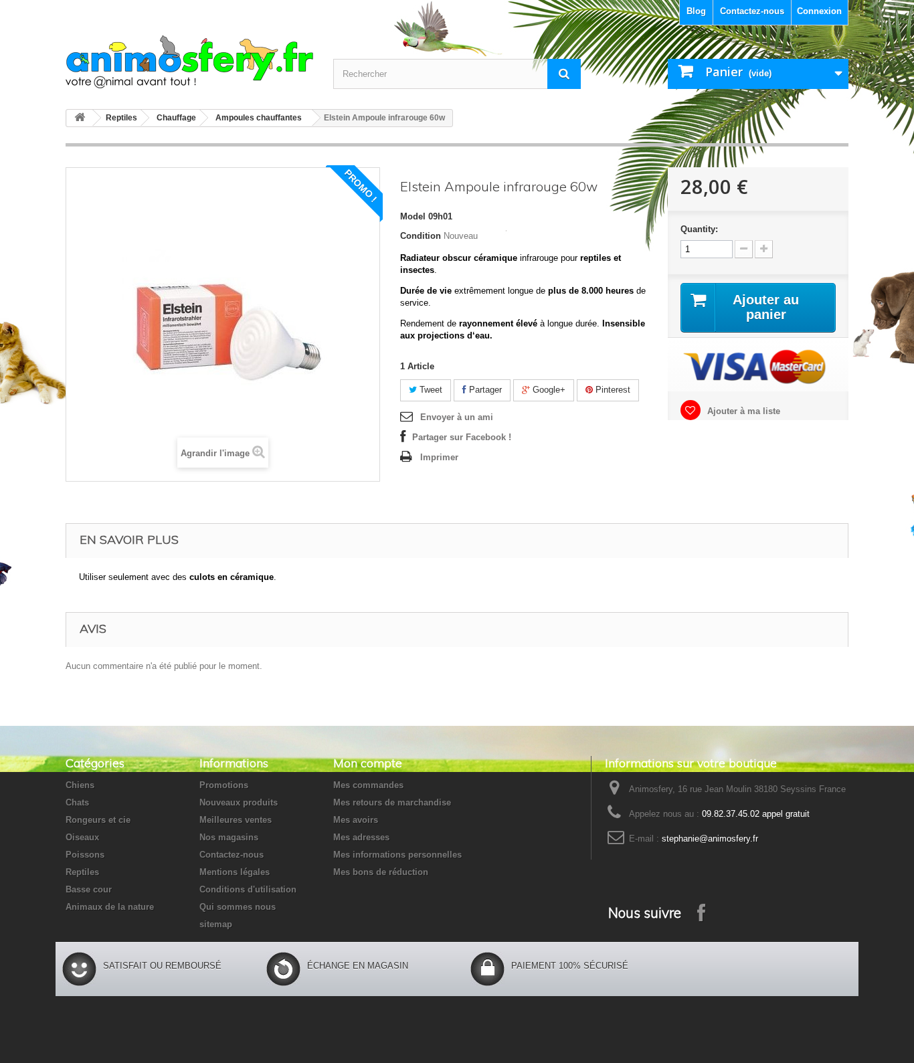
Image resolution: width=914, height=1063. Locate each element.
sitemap (215, 924)
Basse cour (89, 889)
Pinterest (611, 390)
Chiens (80, 785)
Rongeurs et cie (98, 820)
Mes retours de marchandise (392, 802)
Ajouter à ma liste (742, 411)
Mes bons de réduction (380, 872)
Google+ (547, 390)
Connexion (819, 11)
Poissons (85, 855)
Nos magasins (228, 837)
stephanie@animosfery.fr (710, 839)
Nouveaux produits (238, 802)
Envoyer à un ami (456, 417)
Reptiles (121, 117)
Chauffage (176, 117)
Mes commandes (368, 785)
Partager (484, 390)
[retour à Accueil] (79, 118)
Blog (696, 11)
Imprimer (439, 457)
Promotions (223, 785)
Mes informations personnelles (397, 855)
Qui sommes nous (237, 907)
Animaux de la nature (110, 907)
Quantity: (699, 229)
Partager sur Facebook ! (461, 437)
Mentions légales (234, 872)
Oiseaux (82, 837)
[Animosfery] (189, 61)
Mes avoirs (355, 820)
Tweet (429, 390)
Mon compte (367, 763)
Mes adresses (361, 837)
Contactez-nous (752, 11)
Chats (77, 802)
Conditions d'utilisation (247, 889)
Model (413, 216)
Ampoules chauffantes (258, 117)
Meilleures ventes (235, 820)
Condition (420, 236)
